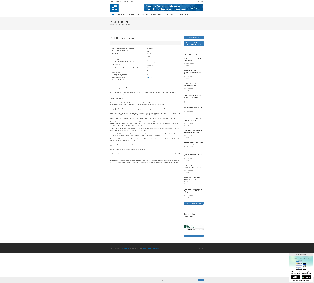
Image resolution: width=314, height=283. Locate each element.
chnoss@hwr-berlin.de (154, 75)
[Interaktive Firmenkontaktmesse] (173, 7)
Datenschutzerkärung (153, 248)
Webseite (150, 77)
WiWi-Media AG (124, 248)
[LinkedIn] (195, 2)
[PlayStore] (306, 277)
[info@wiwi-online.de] (202, 2)
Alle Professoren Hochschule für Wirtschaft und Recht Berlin (194, 43)
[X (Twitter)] (198, 2)
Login (131, 1)
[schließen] (111, 280)
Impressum (145, 248)
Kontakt (125, 1)
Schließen (201, 280)
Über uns (118, 1)
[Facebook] (192, 2)
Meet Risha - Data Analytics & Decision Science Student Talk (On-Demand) (193, 72)
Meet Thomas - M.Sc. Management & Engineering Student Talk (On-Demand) (194, 191)
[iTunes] (295, 277)
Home (112, 1)
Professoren (189, 23)
